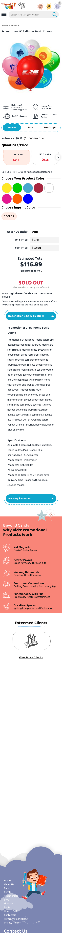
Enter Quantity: (17, 232)
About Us (9, 884)
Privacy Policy (12, 923)
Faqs (6, 888)
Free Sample (50, 127)
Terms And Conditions (16, 919)
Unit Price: (21, 239)
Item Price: (21, 247)
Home (7, 881)
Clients (7, 892)
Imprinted (12, 127)
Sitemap (8, 904)
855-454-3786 (15, 172)
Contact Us (10, 915)
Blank (31, 127)
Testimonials (11, 896)
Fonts (7, 907)
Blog (6, 900)
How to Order (11, 911)
